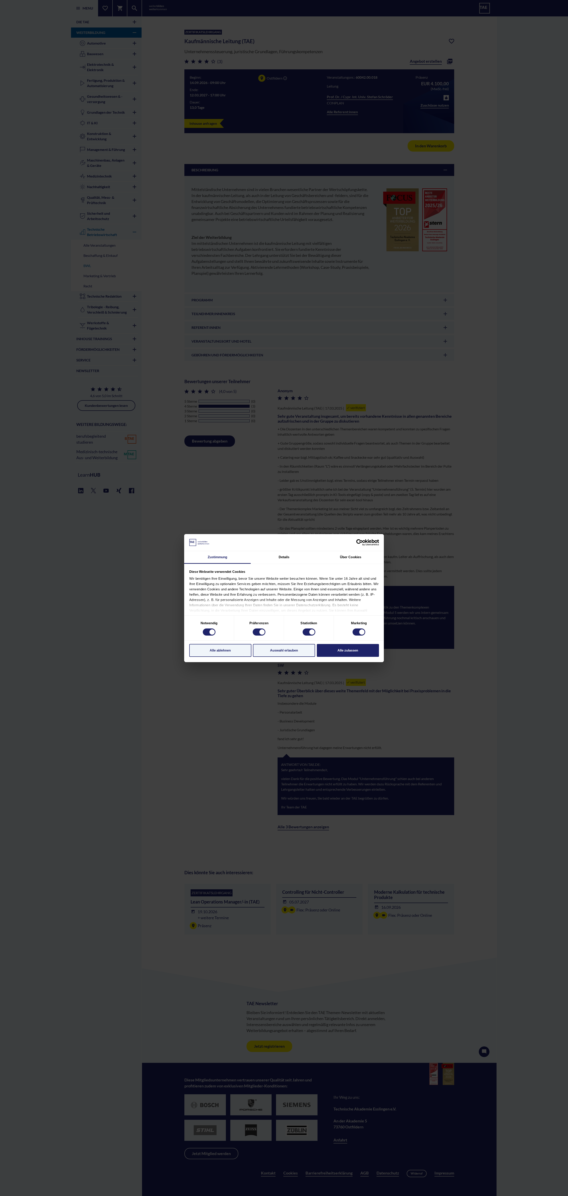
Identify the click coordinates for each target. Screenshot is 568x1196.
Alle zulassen (347, 650)
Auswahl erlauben (284, 650)
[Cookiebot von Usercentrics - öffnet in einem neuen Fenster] (359, 542)
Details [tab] (284, 557)
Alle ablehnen (220, 650)
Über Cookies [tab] (350, 557)
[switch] (259, 632)
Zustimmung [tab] (217, 557)
